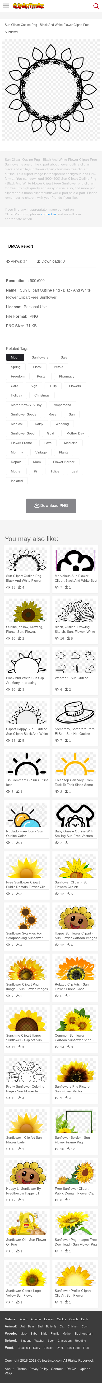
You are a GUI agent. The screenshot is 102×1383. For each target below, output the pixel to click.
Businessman (84, 1333)
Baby (34, 1333)
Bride (44, 1333)
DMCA (71, 1369)
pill (36, 471)
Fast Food (73, 1348)
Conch (73, 1319)
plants (63, 452)
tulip (53, 386)
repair (16, 462)
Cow (85, 1326)
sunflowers (40, 357)
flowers (75, 386)
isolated (17, 481)
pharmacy (66, 376)
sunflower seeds (23, 414)
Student (26, 1340)
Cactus (61, 1319)
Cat (62, 1326)
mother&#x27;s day (26, 405)
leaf (75, 471)
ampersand (62, 405)
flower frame (21, 443)
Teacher (39, 1340)
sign (34, 386)
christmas (42, 395)
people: (11, 1333)
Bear (31, 1326)
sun (72, 414)
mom (37, 462)
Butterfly (51, 1326)
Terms (22, 1369)
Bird (40, 1326)
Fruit (86, 1348)
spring (16, 367)
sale (64, 357)
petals (58, 367)
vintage (41, 452)
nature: (11, 1319)
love (48, 443)
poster (42, 376)
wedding (62, 424)
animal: (11, 1326)
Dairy (36, 1348)
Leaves (49, 1319)
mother (16, 471)
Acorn (24, 1319)
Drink (60, 1348)
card (14, 386)
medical (17, 424)
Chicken (73, 1326)
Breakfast (24, 1348)
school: (11, 1340)
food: (9, 1348)
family (55, 1333)
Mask (23, 1333)
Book (51, 1340)
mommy (17, 452)
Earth (84, 1319)
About (9, 1369)
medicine (71, 443)
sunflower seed (23, 433)
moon (15, 357)
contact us (48, 214)
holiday (16, 395)
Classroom (65, 1340)
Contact (57, 1369)
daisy (39, 424)
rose (52, 414)
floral (37, 367)
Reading (80, 1340)
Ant (22, 1326)
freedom (18, 376)
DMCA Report (20, 246)
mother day (75, 433)
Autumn (36, 1319)
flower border (63, 462)
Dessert (48, 1348)
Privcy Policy (38, 1369)
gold (50, 433)
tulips (55, 471)
